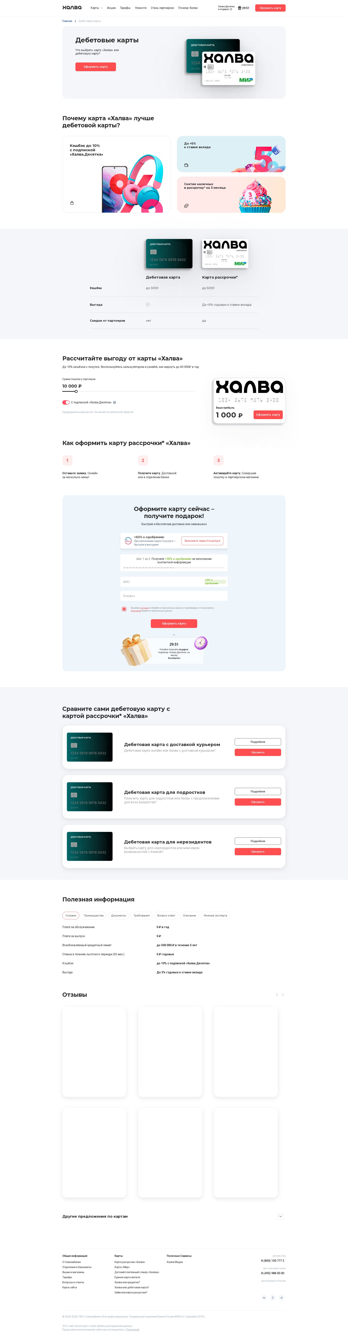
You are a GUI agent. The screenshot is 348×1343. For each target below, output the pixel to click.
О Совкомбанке (71, 1262)
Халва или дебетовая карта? (132, 1287)
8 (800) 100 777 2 (272, 1260)
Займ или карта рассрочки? (131, 1292)
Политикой (136, 611)
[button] (174, 591)
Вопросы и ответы (73, 1282)
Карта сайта (69, 1287)
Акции (111, 8)
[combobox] (174, 582)
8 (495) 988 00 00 (272, 1273)
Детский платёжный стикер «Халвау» (137, 1272)
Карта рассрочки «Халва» (130, 1262)
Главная (67, 21)
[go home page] (72, 8)
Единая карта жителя (127, 1277)
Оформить (258, 752)
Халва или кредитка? (127, 1282)
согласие (144, 608)
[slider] (76, 391)
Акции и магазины (73, 1272)
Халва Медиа (175, 1262)
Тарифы (125, 8)
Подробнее (258, 741)
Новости (140, 8)
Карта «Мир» (122, 1267)
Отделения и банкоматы (77, 1267)
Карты (95, 8)
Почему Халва (188, 8)
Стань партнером (162, 8)
